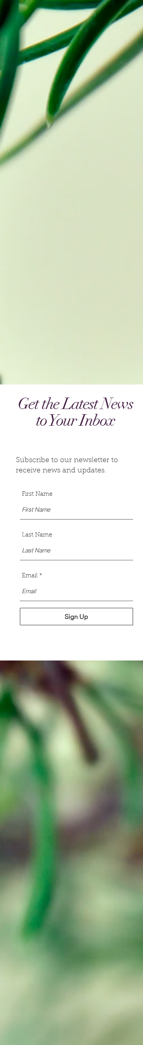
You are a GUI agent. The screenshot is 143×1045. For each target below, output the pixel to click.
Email (30, 576)
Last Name (37, 535)
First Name (37, 494)
